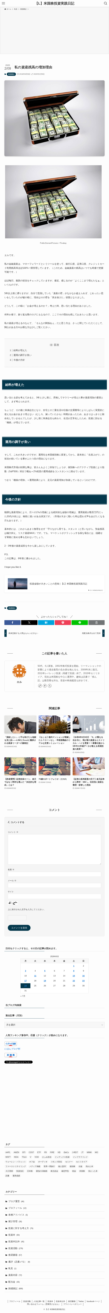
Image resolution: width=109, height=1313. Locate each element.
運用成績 (16, 1176)
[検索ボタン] (105, 3)
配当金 (14, 1282)
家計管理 (15, 1221)
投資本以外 (16, 1241)
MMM (89, 1152)
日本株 (30, 1171)
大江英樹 (9, 1171)
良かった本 (93, 1171)
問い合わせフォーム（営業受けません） (43, 1304)
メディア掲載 (34, 1166)
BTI (23, 1152)
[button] (12, 622)
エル (19, 682)
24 (25, 986)
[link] (40, 686)
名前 (11, 869)
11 (35, 976)
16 (83, 976)
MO (96, 1152)
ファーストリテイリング (16, 1166)
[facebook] (45, 686)
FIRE (52, 1152)
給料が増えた (20, 350)
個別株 (72, 1166)
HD (59, 1152)
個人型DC (62, 1166)
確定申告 (65, 1171)
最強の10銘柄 (41, 1171)
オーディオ (42, 1162)
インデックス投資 (62, 1157)
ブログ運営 (16, 1201)
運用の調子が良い (22, 355)
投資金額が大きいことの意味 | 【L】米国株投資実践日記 (58, 584)
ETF (39, 1152)
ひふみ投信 (46, 1157)
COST (31, 1152)
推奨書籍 (15, 1255)
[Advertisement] (54, 31)
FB (45, 1152)
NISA (16, 1157)
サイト (11, 891)
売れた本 (89, 1166)
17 (25, 981)
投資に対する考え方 (20, 1228)
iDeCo (66, 1152)
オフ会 (32, 1162)
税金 (74, 1171)
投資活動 (15, 1248)
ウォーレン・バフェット (16, 1162)
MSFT (8, 1157)
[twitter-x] (50, 686)
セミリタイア (81, 1162)
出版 (80, 1166)
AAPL (8, 1152)
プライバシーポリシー (72, 1304)
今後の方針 (19, 360)
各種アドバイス (18, 1215)
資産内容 (15, 1275)
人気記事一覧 (39, 1301)
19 (45, 981)
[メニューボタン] (3, 3)
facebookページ (93, 1301)
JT (82, 1152)
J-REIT (75, 1152)
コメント (13, 832)
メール (12, 880)
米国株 (82, 1171)
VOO (37, 1157)
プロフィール (17, 1208)
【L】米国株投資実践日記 (54, 3)
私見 (12, 1268)
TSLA (24, 1157)
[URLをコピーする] (96, 622)
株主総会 (54, 1171)
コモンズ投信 (56, 1162)
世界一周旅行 (49, 1166)
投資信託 (20, 1171)
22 (74, 981)
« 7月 (22, 996)
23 (83, 981)
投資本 (14, 1235)
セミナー (69, 1162)
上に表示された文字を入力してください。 (27, 909)
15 (74, 976)
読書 (7, 1176)
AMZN (16, 1152)
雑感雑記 (11, 74)
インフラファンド (80, 1157)
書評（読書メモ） (19, 1262)
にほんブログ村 (12, 1049)
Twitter (81, 1301)
